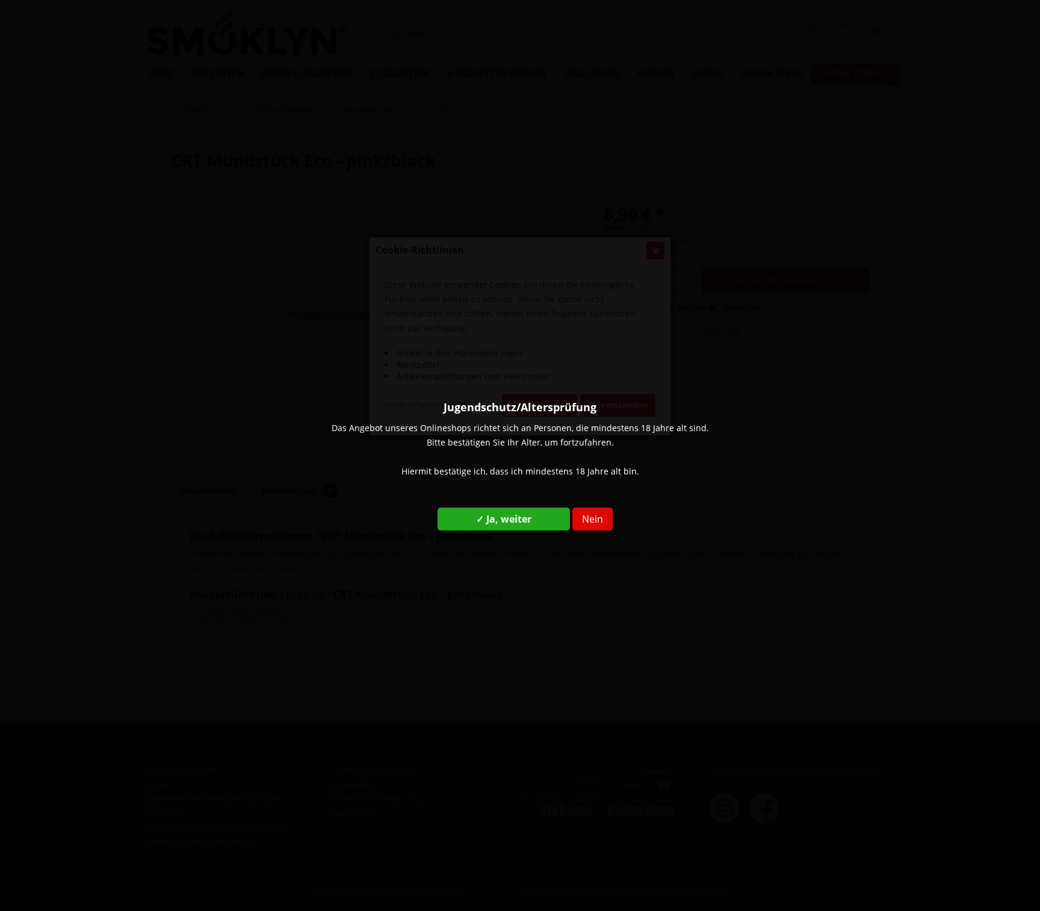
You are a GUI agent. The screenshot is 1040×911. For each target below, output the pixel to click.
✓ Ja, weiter (503, 519)
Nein (592, 519)
